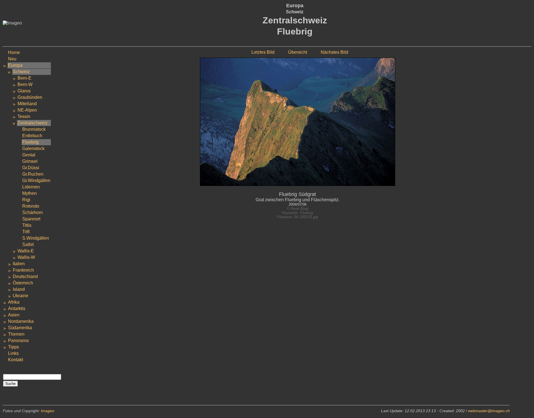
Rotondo (30, 206)
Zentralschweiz (33, 123)
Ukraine (20, 295)
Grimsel (30, 161)
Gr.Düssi (30, 167)
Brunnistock (34, 129)
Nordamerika (21, 321)
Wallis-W (26, 257)
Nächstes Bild (334, 52)
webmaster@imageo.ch (489, 411)
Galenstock (33, 148)
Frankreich (23, 270)
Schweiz (21, 71)
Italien (19, 263)
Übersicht (297, 52)
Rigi (26, 199)
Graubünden (30, 97)
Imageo (47, 411)
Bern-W (25, 84)
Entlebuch (32, 135)
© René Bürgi (297, 208)
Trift (25, 231)
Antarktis (16, 308)
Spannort (31, 219)
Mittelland (27, 103)
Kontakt (15, 359)
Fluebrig (30, 142)
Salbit (28, 244)
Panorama (18, 340)
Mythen (29, 193)
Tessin (24, 116)
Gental (28, 155)
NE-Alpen (27, 110)
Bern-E (24, 78)
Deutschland (25, 276)
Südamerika (20, 327)
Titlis (26, 225)
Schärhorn (32, 212)
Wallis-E (26, 251)
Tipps (13, 347)
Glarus (24, 90)
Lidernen (31, 187)
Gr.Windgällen (36, 180)
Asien (13, 315)
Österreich (23, 283)
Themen (16, 334)
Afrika (13, 302)
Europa (15, 65)
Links (13, 353)
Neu (12, 58)
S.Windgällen (35, 238)
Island (19, 289)
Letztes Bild (263, 52)
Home (14, 52)
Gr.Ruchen (32, 174)
